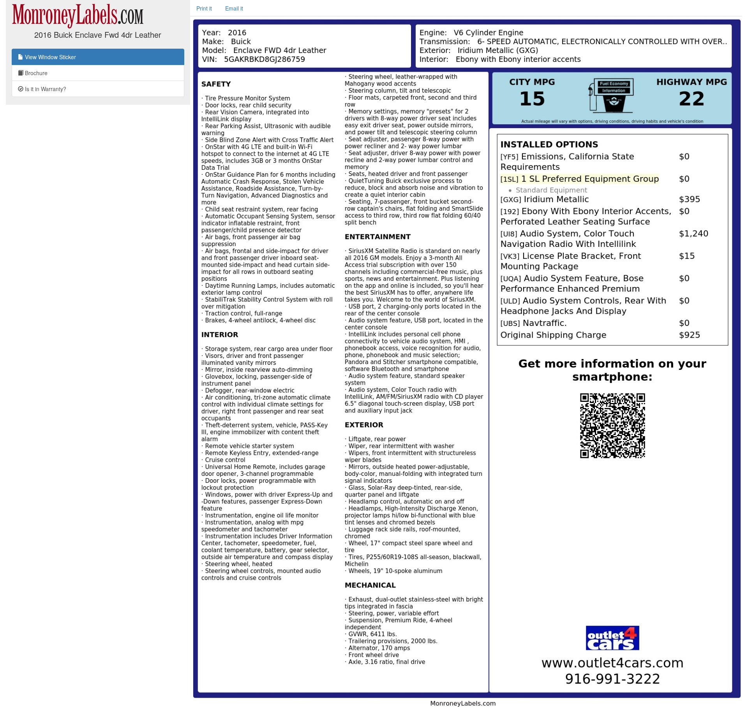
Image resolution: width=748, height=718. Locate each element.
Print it (204, 8)
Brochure (35, 73)
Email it (234, 8)
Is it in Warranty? (44, 89)
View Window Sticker (49, 57)
